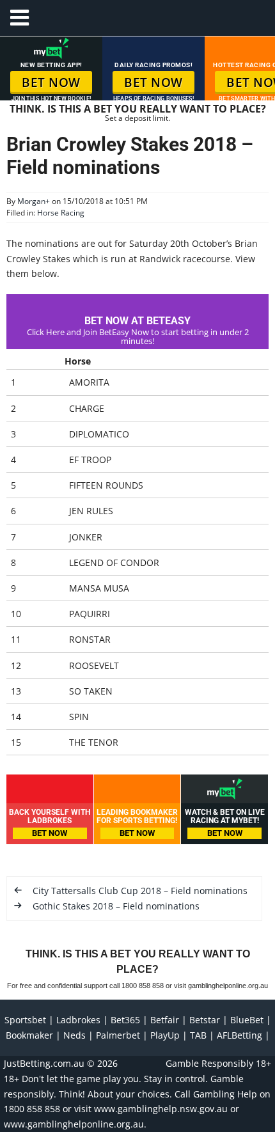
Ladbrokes (78, 1020)
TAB (198, 1035)
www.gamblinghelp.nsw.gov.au (161, 1109)
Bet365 (125, 1020)
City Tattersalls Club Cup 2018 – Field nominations (140, 890)
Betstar (204, 1020)
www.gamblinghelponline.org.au (74, 1124)
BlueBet (246, 1020)
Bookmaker (29, 1035)
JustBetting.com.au (44, 1063)
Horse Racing (60, 212)
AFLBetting (239, 1035)
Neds (74, 1035)
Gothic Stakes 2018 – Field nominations (116, 906)
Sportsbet (25, 1020)
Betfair (164, 1020)
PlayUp (165, 1035)
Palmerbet (118, 1035)
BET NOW (51, 82)
